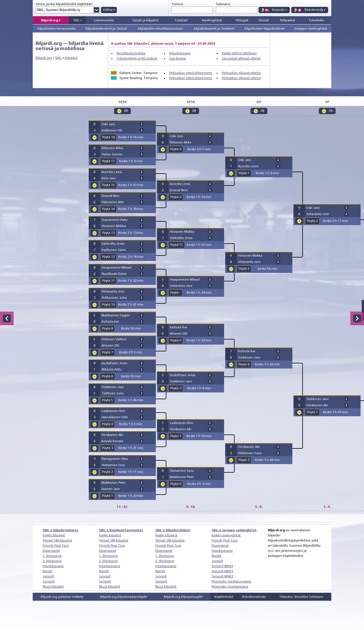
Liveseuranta (104, 20)
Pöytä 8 (107, 328)
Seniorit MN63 (222, 576)
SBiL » (77, 20)
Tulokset (181, 20)
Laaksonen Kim (113, 411)
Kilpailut (71, 57)
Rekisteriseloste (254, 596)
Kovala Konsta (112, 441)
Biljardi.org (44, 57)
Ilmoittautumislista (131, 53)
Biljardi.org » (51, 20)
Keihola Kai (110, 321)
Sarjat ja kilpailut (145, 20)
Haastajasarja (53, 566)
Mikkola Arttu (112, 369)
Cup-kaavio (177, 58)
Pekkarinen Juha (114, 297)
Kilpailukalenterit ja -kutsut (106, 28)
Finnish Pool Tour (56, 545)
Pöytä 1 (107, 495)
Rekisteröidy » (315, 9)
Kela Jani (108, 178)
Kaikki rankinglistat (226, 535)
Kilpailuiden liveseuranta (56, 28)
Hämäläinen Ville (115, 417)
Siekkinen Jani (113, 387)
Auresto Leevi (112, 172)
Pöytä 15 (108, 185)
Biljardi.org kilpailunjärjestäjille (123, 596)
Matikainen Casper (116, 315)
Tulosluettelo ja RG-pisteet (137, 58)
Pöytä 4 (107, 424)
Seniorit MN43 (222, 566)
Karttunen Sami (114, 250)
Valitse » (109, 9)
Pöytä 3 (107, 448)
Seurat (263, 20)
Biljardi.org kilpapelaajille (183, 596)
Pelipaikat (287, 20)
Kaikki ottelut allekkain (239, 53)
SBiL (58, 57)
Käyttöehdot (223, 596)
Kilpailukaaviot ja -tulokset (214, 28)
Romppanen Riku (115, 458)
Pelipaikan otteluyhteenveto (190, 73)
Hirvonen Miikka (114, 226)
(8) (126, 110)
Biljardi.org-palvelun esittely (62, 596)
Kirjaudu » (279, 9)
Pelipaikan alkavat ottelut (241, 73)
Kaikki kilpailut (54, 535)
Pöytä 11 (108, 280)
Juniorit (48, 576)
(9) (331, 110)
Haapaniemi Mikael (117, 267)
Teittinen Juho (113, 393)
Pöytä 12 (108, 256)
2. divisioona (52, 561)
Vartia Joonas (112, 154)
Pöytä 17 (108, 161)
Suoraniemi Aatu (114, 219)
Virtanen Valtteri (114, 339)
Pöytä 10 (108, 304)
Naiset (47, 571)
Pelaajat (242, 20)
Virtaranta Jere (113, 291)
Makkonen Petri (113, 482)
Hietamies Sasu (113, 465)
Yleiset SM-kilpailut (57, 540)
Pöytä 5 (107, 400)
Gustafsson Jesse (114, 363)
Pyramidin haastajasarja (230, 586)
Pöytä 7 (107, 352)
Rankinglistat (212, 20)
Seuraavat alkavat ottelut (241, 58)
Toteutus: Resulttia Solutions (301, 596)
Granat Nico (110, 195)
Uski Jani (108, 124)
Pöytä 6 (107, 376)
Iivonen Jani (111, 489)
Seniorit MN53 (222, 571)
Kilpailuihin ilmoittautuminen (160, 28)
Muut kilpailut (53, 586)
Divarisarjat (51, 550)
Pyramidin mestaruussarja (231, 581)
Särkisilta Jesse (113, 243)
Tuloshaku (316, 20)
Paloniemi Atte (113, 202)
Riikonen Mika (112, 148)
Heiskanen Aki (112, 435)
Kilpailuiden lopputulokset (265, 28)
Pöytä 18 (108, 137)
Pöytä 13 (108, 232)
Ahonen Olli (110, 345)
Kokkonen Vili (112, 130)
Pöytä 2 (107, 471)
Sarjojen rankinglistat (310, 28)
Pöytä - (175, 292)
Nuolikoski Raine (114, 273)
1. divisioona (52, 555)
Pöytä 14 (108, 209)
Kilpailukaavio (180, 53)
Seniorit (49, 581)
